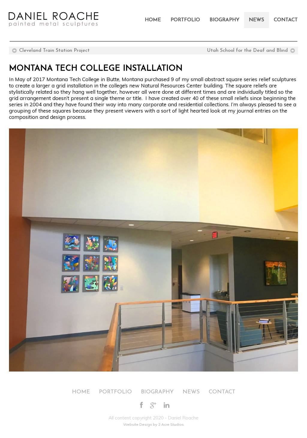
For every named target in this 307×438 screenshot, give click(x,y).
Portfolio (185, 20)
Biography (224, 20)
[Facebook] (141, 405)
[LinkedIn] (166, 405)
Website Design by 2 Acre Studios (153, 424)
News (256, 20)
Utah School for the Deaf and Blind (247, 50)
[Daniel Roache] (52, 16)
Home (153, 20)
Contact (286, 20)
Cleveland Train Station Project (54, 50)
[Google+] (153, 405)
